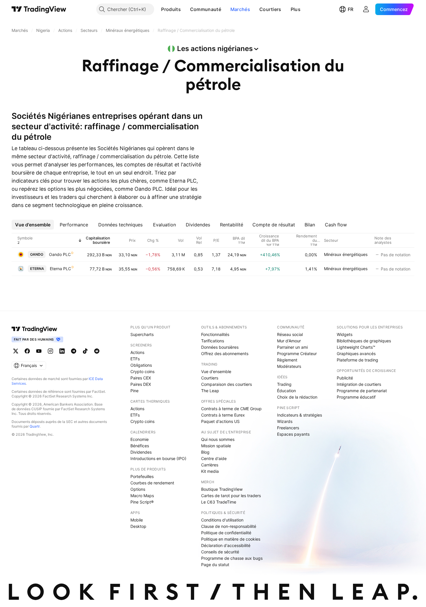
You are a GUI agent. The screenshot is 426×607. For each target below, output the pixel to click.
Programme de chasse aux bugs (232, 558)
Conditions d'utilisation (222, 519)
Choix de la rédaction (297, 397)
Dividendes (141, 452)
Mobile (136, 519)
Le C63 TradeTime (218, 501)
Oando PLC (60, 254)
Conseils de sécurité (220, 551)
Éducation (286, 390)
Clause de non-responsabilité (228, 526)
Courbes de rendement (152, 482)
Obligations (141, 365)
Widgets (344, 334)
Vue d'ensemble (216, 371)
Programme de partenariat (362, 390)
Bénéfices (139, 445)
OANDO (36, 254)
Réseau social (290, 334)
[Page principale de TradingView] (39, 9)
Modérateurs (289, 366)
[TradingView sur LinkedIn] (62, 351)
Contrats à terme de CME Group (231, 408)
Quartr (35, 426)
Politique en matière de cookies (230, 539)
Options (137, 489)
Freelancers (288, 427)
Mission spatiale (216, 445)
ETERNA (37, 268)
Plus (296, 9)
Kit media (210, 471)
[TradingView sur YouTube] (39, 351)
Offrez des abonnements (224, 353)
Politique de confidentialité (226, 532)
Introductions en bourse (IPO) (158, 458)
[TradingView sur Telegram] (74, 351)
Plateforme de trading (357, 359)
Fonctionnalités (215, 334)
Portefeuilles (142, 476)
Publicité (345, 377)
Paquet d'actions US (220, 421)
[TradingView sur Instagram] (50, 351)
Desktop (138, 526)
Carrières (209, 464)
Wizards (284, 421)
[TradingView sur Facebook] (27, 351)
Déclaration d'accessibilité (225, 545)
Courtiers (270, 9)
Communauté (205, 9)
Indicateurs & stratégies (299, 414)
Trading (284, 384)
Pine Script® (142, 501)
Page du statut (215, 564)
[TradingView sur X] (16, 351)
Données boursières (220, 347)
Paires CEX (140, 377)
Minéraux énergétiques (345, 254)
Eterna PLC (60, 268)
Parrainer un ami (292, 347)
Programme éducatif (356, 397)
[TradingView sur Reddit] (97, 351)
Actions (137, 352)
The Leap (210, 390)
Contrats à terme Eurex (223, 414)
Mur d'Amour (289, 340)
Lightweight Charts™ (356, 347)
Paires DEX (140, 384)
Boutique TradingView (222, 489)
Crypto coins (142, 371)
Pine (134, 390)
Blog (205, 452)
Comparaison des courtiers (226, 384)
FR (350, 9)
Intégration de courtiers (359, 384)
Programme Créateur (297, 353)
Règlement (287, 359)
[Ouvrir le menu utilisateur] (366, 9)
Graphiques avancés (356, 353)
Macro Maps (142, 495)
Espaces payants (293, 434)
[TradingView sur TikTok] (85, 351)
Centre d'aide (214, 458)
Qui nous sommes (217, 439)
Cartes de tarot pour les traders (231, 495)
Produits (171, 9)
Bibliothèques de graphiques (364, 340)
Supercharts (142, 334)
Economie (139, 439)
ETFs (135, 358)
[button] (185, 9)
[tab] (33, 225)
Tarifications (212, 340)
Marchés (240, 9)
